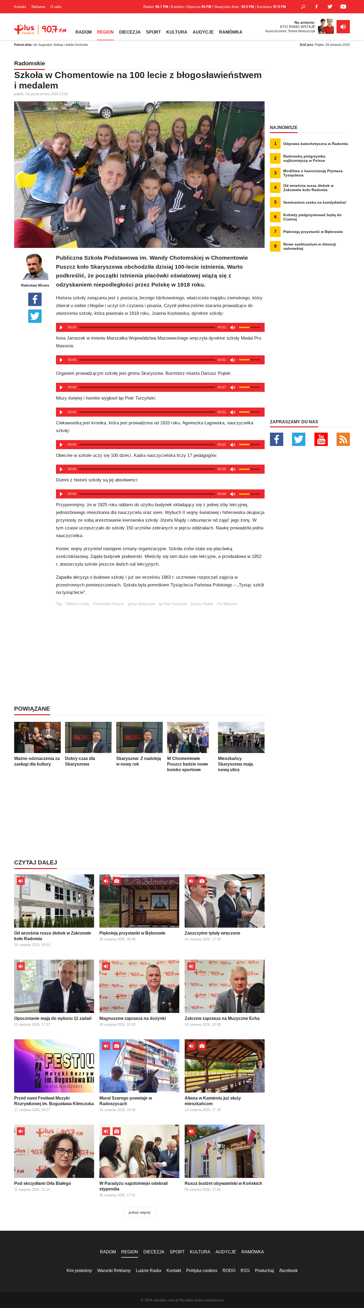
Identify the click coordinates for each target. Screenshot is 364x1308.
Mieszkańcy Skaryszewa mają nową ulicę (235, 764)
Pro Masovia (227, 604)
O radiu (56, 7)
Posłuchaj (264, 1270)
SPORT (153, 32)
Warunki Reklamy (114, 1270)
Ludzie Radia (148, 1270)
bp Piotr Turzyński (173, 604)
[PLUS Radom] (40, 32)
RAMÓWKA (230, 32)
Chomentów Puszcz (108, 604)
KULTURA (176, 32)
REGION (105, 32)
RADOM (83, 32)
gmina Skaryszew (141, 604)
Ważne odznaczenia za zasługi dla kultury (37, 761)
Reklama (38, 7)
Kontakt (20, 7)
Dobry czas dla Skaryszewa (80, 761)
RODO (229, 1270)
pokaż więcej (139, 1212)
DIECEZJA (130, 32)
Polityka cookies (201, 1270)
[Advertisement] (160, 643)
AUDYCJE (203, 32)
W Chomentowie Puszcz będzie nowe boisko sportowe (187, 764)
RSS (245, 1270)
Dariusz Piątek (202, 604)
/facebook (288, 1270)
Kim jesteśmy (79, 1270)
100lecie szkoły (77, 604)
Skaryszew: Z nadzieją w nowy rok (138, 761)
